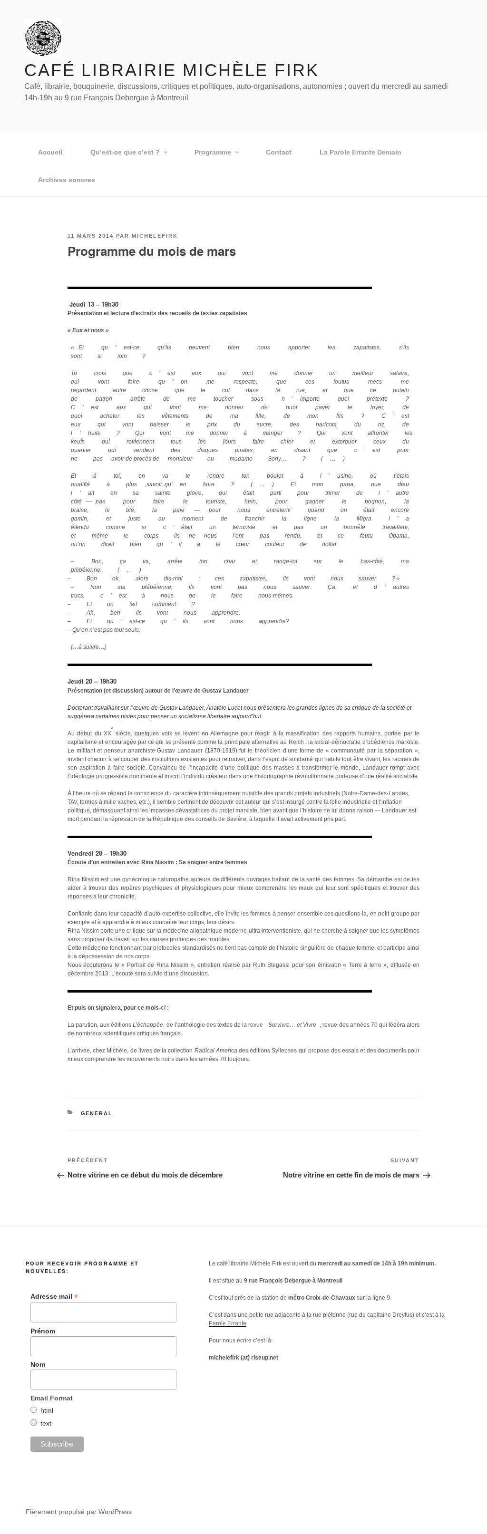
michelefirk (155, 236)
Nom (37, 1364)
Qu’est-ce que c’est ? (125, 152)
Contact (279, 152)
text (45, 1423)
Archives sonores (66, 179)
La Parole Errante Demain (360, 152)
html (46, 1410)
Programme (213, 152)
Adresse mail (54, 1296)
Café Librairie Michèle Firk (171, 70)
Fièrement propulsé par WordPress (79, 1511)
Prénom (42, 1331)
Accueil (50, 152)
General (97, 1113)
